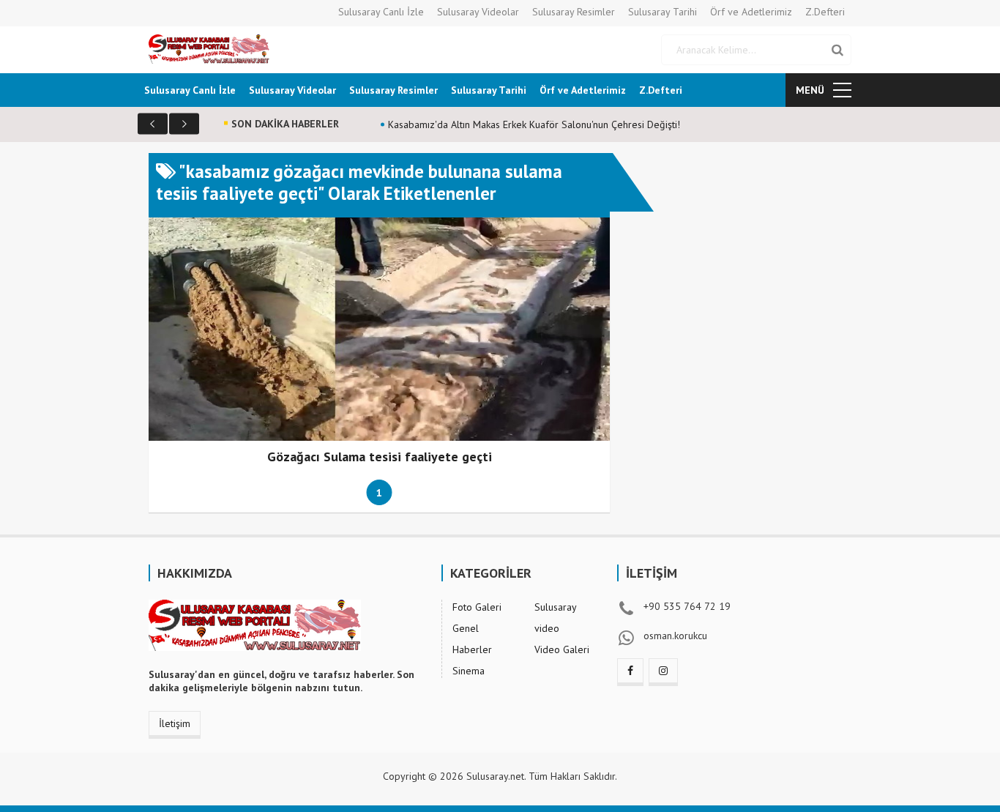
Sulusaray (555, 607)
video (546, 628)
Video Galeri (561, 649)
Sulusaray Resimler (573, 11)
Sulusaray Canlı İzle (381, 11)
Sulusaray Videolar (478, 11)
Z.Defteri (825, 11)
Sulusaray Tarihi (662, 11)
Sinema (468, 670)
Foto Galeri (476, 607)
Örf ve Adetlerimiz (751, 11)
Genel (465, 628)
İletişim (174, 723)
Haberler (472, 649)
